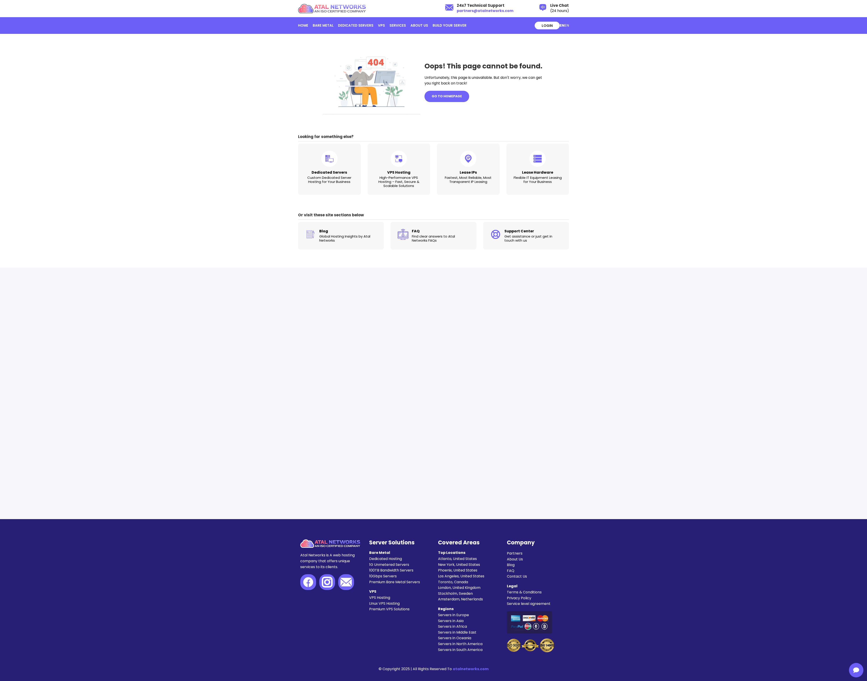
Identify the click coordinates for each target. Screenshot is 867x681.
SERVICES (397, 25)
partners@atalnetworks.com (485, 10)
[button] (566, 25)
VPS (381, 25)
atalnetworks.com (471, 669)
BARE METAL (323, 25)
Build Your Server (449, 25)
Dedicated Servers (355, 25)
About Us (419, 25)
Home (303, 25)
